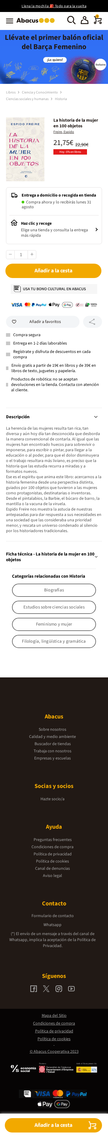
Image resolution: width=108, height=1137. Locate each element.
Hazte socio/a (52, 799)
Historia (61, 99)
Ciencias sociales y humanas (27, 99)
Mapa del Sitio (54, 1016)
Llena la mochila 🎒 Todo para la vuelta (54, 6)
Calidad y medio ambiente (52, 737)
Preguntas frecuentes (53, 840)
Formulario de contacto (53, 916)
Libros (11, 92)
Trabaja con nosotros (52, 751)
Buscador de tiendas (52, 744)
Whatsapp (53, 925)
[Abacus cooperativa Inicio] (37, 23)
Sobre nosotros (52, 730)
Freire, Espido (63, 132)
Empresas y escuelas (52, 758)
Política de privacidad (53, 854)
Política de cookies (52, 861)
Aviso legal (52, 876)
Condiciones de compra (53, 847)
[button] (84, 21)
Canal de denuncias (52, 869)
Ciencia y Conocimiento (40, 92)
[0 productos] (98, 22)
